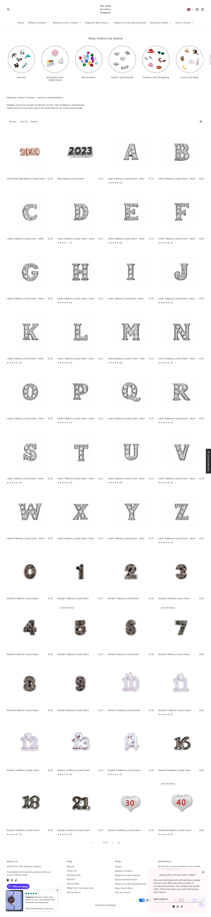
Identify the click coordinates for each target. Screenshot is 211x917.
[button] (195, 121)
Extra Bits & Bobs (124, 888)
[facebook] (174, 906)
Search (70, 866)
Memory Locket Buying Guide (130, 884)
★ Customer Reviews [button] (208, 461)
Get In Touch (74, 892)
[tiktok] (182, 906)
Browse (13, 121)
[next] (204, 59)
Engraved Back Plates (126, 880)
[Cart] (202, 9)
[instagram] (178, 906)
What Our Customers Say (80, 888)
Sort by (24, 121)
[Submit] (199, 899)
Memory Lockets (45, 105)
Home (118, 867)
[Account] (197, 9)
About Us (72, 871)
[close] (203, 872)
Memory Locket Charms (127, 875)
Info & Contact (122, 892)
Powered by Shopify (105, 905)
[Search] (8, 9)
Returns (71, 879)
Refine (34, 121)
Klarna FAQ (73, 884)
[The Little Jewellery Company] (105, 9)
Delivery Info (74, 875)
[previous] (7, 47)
